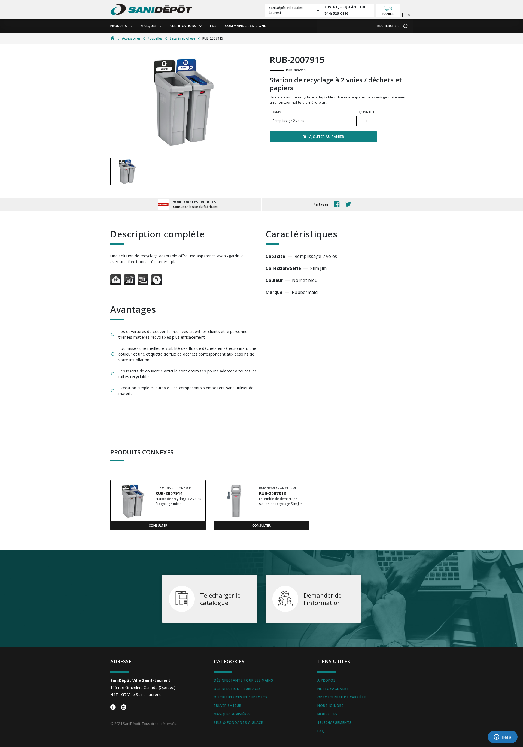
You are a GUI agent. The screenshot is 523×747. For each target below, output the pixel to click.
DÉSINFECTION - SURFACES (237, 688)
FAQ (321, 731)
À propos (326, 680)
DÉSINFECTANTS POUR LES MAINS (243, 680)
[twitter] (349, 204)
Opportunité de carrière (341, 697)
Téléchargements (334, 722)
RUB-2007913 (272, 493)
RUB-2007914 (169, 493)
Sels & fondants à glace (238, 722)
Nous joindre (330, 705)
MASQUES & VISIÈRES (232, 714)
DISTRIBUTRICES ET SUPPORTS (240, 697)
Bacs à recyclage (182, 38)
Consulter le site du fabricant (195, 206)
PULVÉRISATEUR (227, 705)
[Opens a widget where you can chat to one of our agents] (503, 737)
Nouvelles (327, 714)
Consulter (158, 525)
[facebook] (338, 204)
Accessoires (131, 38)
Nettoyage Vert (333, 688)
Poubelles (155, 38)
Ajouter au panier (326, 136)
